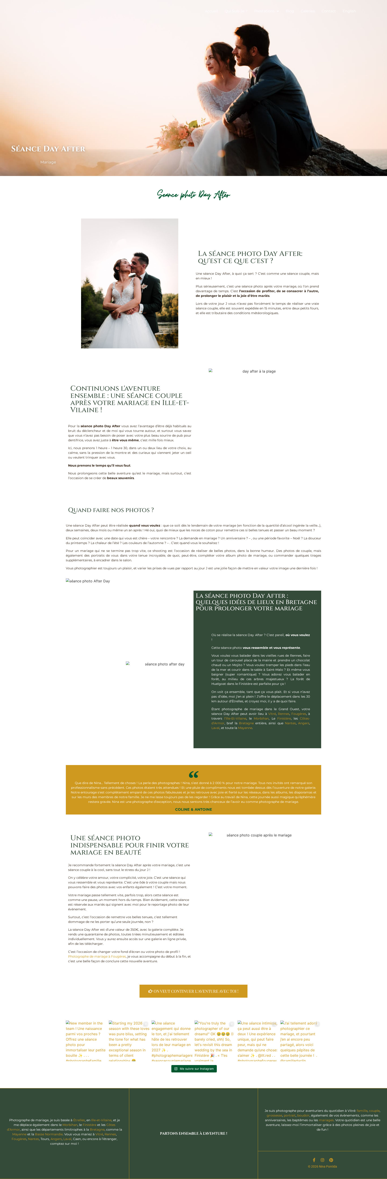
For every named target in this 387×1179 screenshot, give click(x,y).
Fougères (298, 714)
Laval (215, 728)
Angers (303, 723)
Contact (329, 11)
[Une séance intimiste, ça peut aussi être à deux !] (258, 1040)
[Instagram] (322, 1160)
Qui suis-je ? (236, 11)
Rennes (283, 714)
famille (362, 1111)
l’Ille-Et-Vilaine (235, 718)
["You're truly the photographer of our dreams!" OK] (215, 1040)
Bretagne (246, 723)
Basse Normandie (49, 1134)
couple (374, 1111)
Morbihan (261, 718)
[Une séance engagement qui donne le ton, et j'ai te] (172, 1040)
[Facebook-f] (314, 1160)
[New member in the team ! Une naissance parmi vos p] (86, 1040)
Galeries (308, 11)
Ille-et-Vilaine (101, 1120)
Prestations (264, 11)
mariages (326, 1120)
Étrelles (79, 1120)
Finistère (284, 718)
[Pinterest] (331, 1160)
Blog (290, 11)
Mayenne (245, 728)
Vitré (272, 714)
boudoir (303, 1115)
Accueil (211, 11)
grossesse (274, 1115)
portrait (290, 1115)
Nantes (290, 723)
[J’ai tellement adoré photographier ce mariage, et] (300, 1040)
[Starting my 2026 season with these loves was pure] (129, 1040)
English (349, 11)
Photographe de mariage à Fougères (97, 956)
